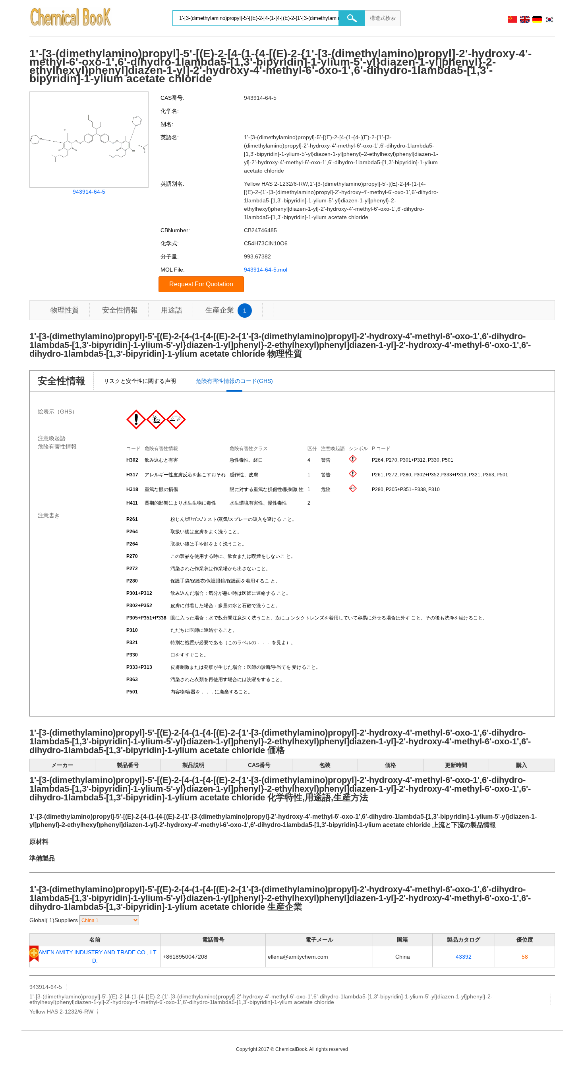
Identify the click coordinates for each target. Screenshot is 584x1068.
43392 (464, 956)
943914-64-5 (89, 191)
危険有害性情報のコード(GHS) (234, 381)
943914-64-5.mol (265, 269)
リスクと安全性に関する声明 (140, 381)
